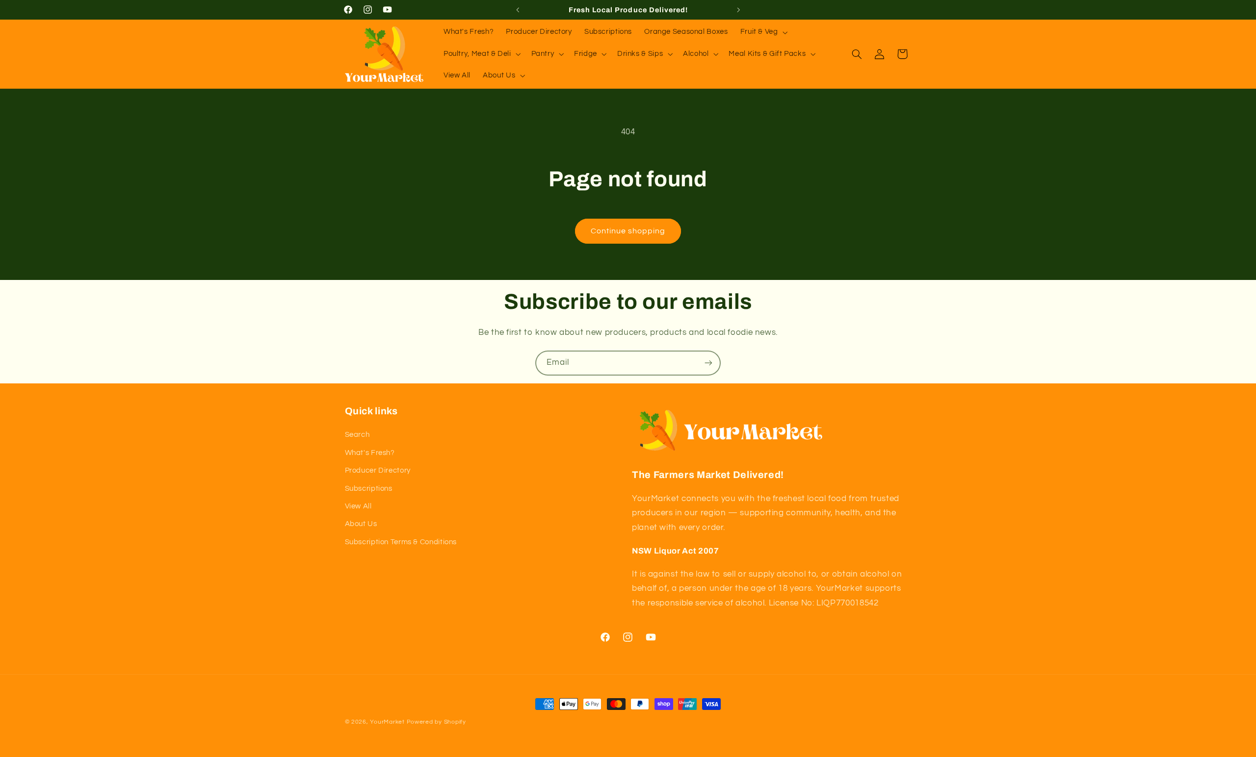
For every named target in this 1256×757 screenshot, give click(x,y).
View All (358, 506)
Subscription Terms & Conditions (401, 542)
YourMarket (387, 722)
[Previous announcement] (517, 10)
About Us (361, 524)
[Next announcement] (738, 10)
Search (357, 434)
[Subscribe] (708, 363)
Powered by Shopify (436, 722)
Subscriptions (368, 488)
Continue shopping (628, 231)
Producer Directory (378, 470)
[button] (763, 32)
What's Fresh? (370, 452)
